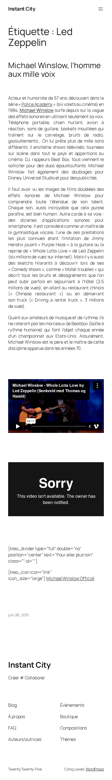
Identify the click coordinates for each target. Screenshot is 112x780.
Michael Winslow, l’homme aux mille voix (54, 69)
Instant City (21, 8)
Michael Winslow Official (70, 578)
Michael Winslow (37, 110)
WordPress (95, 769)
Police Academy (36, 104)
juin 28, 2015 (18, 614)
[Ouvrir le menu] (100, 9)
